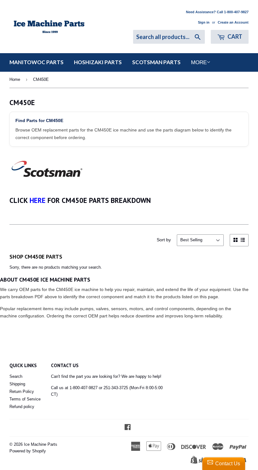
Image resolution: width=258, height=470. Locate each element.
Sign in (204, 22)
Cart (234, 36)
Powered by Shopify (27, 451)
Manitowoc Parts (36, 62)
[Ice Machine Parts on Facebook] (127, 428)
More (199, 62)
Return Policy (21, 391)
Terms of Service (25, 399)
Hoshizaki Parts (98, 62)
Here (38, 200)
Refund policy (21, 406)
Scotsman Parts (156, 62)
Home (14, 79)
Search (15, 376)
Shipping (17, 384)
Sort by (164, 239)
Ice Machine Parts (40, 444)
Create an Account (233, 22)
